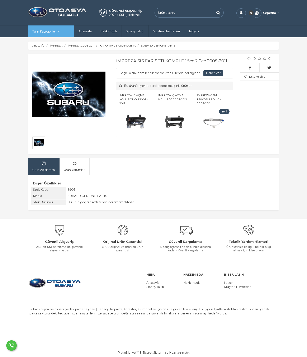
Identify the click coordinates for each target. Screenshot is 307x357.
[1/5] (249, 58)
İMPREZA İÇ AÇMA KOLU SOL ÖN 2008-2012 (133, 99)
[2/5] (251, 58)
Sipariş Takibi (155, 287)
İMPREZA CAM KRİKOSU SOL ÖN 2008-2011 (209, 99)
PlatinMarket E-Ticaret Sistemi (141, 352)
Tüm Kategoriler (44, 31)
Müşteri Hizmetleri (237, 287)
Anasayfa (153, 283)
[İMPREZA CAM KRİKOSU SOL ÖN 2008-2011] (213, 122)
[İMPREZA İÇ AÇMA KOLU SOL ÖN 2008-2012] (135, 122)
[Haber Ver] (213, 73)
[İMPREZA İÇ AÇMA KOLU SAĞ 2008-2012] (174, 122)
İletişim (229, 283)
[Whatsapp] (11, 345)
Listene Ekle (257, 76)
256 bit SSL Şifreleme (124, 15)
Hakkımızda (191, 283)
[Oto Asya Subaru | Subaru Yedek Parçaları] (57, 17)
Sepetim (269, 13)
